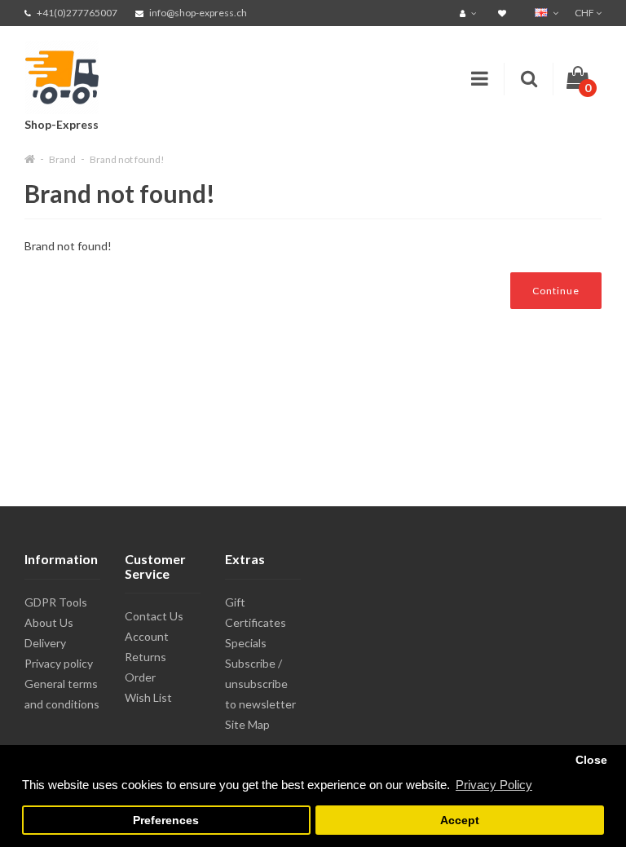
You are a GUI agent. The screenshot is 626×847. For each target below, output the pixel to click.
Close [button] (591, 760)
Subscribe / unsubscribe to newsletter (260, 683)
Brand (62, 159)
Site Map (247, 724)
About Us (48, 622)
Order (140, 677)
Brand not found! (127, 159)
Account (147, 636)
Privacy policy (58, 663)
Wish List (148, 697)
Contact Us (154, 616)
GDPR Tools (55, 602)
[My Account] (470, 13)
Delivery (45, 643)
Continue (556, 291)
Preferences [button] (166, 820)
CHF (585, 13)
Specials (246, 643)
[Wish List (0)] (504, 13)
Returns (145, 657)
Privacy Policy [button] (494, 785)
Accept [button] (459, 820)
